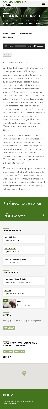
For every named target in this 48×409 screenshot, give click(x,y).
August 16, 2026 (10, 248)
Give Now (9, 328)
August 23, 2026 (10, 237)
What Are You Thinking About (15, 260)
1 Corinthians (20, 21)
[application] (24, 46)
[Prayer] (9, 303)
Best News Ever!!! (15, 216)
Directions (19, 351)
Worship (7, 290)
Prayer (19, 302)
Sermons (11, 21)
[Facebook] (4, 395)
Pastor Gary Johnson (26, 34)
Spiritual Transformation (24, 203)
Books (20, 24)
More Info (8, 351)
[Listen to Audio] (18, 240)
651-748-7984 (8, 357)
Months (38, 24)
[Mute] (34, 46)
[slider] (40, 46)
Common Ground (15, 3)
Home (5, 21)
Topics (5, 24)
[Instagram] (11, 395)
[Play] (6, 46)
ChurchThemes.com (9, 404)
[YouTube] (8, 395)
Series (13, 24)
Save (8, 55)
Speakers (29, 24)
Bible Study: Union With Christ (15, 279)
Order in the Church (32, 21)
